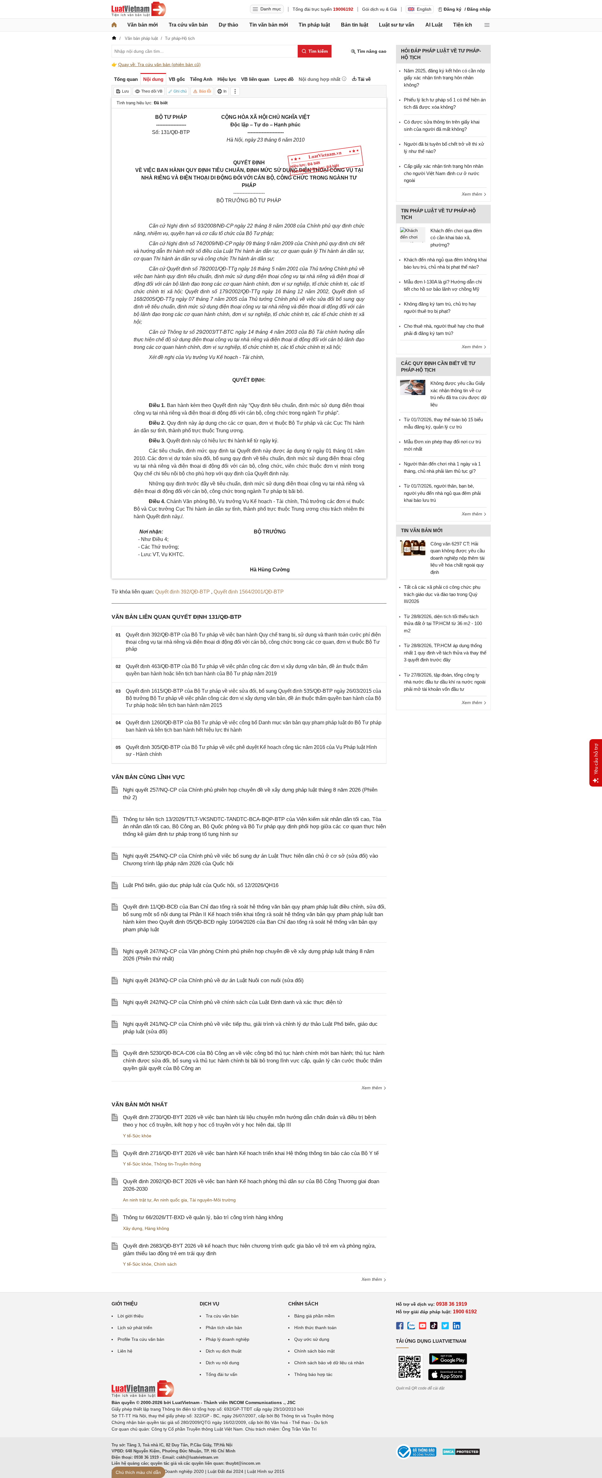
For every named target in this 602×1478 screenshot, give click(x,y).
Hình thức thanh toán (315, 1327)
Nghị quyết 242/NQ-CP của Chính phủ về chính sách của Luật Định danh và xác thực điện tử (232, 1002)
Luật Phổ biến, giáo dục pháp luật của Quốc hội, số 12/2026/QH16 (200, 885)
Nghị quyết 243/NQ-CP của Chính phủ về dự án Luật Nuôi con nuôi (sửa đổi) (213, 980)
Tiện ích (462, 24)
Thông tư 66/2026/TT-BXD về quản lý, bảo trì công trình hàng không (203, 1217)
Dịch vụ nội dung (222, 1362)
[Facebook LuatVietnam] (400, 1326)
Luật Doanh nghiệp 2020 (179, 1471)
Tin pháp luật (314, 24)
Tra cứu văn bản (188, 24)
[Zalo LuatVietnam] (411, 1326)
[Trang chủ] (114, 25)
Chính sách (165, 1264)
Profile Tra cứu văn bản (141, 1339)
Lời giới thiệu (130, 1315)
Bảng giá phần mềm (314, 1315)
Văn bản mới (142, 24)
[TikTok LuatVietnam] (434, 1326)
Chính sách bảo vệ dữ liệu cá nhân (329, 1362)
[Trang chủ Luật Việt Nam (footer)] (143, 1395)
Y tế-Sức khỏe (137, 1135)
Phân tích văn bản (224, 1327)
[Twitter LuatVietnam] (445, 1326)
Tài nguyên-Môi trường (213, 1199)
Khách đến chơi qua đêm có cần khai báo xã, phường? (456, 237)
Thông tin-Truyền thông (177, 1163)
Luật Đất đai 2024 (225, 1471)
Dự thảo (228, 24)
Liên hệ (125, 1350)
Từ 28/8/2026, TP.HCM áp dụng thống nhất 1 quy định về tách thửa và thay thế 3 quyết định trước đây (445, 652)
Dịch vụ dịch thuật (223, 1350)
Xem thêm (372, 1087)
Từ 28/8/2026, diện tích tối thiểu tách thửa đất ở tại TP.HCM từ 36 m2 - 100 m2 (443, 623)
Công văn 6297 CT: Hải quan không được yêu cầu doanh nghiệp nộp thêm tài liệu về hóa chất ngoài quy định (457, 558)
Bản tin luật (354, 24)
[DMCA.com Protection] (461, 1454)
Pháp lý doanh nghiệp (227, 1339)
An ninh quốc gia (170, 1199)
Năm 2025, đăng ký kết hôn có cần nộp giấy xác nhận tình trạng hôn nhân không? (444, 78)
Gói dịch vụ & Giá (379, 9)
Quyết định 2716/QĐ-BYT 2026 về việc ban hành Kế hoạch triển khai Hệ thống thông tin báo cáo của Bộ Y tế (251, 1153)
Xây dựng (132, 1228)
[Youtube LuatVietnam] (422, 1326)
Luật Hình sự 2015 (265, 1471)
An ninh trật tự (137, 1199)
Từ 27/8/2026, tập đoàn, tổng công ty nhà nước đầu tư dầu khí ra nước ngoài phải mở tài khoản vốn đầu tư (444, 682)
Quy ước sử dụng (311, 1339)
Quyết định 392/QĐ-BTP (183, 591)
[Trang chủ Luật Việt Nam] (139, 9)
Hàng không (157, 1228)
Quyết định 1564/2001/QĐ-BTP (249, 591)
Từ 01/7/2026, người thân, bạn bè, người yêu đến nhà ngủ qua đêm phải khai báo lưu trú (442, 493)
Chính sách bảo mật (314, 1350)
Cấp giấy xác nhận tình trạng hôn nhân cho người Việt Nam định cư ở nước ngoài (443, 173)
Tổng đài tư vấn (221, 1374)
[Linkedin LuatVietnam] (456, 1326)
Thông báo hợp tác (313, 1374)
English (424, 9)
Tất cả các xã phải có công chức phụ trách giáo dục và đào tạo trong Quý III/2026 (442, 594)
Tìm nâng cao (371, 51)
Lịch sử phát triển (135, 1327)
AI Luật (433, 24)
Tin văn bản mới (268, 24)
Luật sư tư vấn (396, 24)
